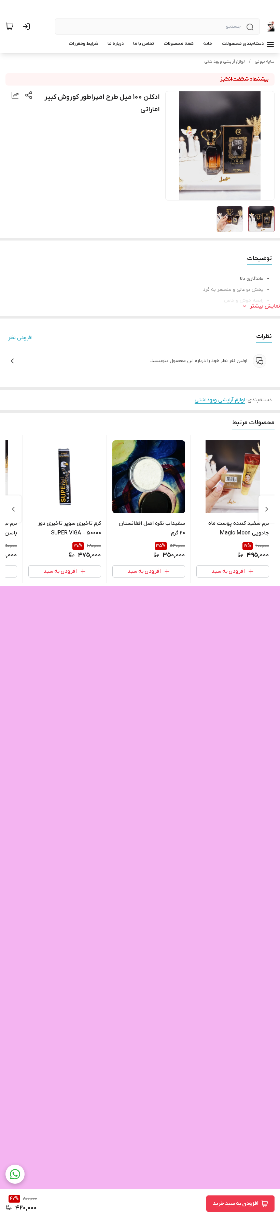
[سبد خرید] (9, 26)
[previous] (266, 509)
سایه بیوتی (265, 61)
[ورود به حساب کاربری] (27, 26)
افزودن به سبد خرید (235, 1203)
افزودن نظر (20, 337)
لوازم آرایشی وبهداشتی (224, 61)
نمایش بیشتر (265, 306)
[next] (13, 509)
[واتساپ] (15, 1174)
